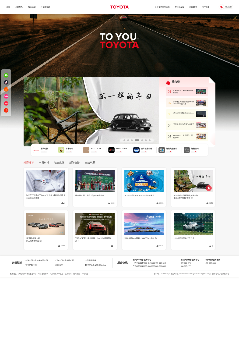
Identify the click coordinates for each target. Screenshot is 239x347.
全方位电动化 (146, 148)
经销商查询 (45, 7)
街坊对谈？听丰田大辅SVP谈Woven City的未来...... (183, 103)
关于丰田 (206, 7)
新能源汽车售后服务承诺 (27, 274)
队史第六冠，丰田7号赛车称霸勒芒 (89, 195)
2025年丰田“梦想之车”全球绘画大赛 (139, 195)
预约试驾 (31, 7)
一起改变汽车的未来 (161, 7)
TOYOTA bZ (96, 148)
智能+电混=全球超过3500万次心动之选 (140, 238)
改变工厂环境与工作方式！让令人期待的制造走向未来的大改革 (45, 196)
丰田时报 (193, 7)
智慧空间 (195, 148)
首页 (8, 7)
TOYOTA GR (121, 148)
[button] (124, 140)
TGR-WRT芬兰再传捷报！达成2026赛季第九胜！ (93, 239)
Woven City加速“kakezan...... (183, 113)
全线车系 (19, 7)
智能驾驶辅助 (171, 148)
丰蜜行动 (69, 148)
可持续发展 (179, 7)
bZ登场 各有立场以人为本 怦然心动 (34, 239)
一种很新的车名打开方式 (184, 238)
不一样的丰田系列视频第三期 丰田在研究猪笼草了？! (186, 196)
